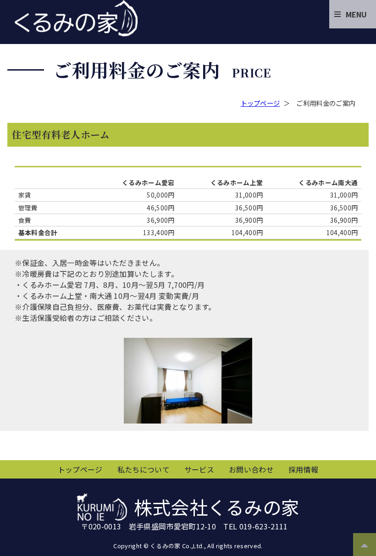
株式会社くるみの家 (76, 18)
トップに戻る (364, 542)
